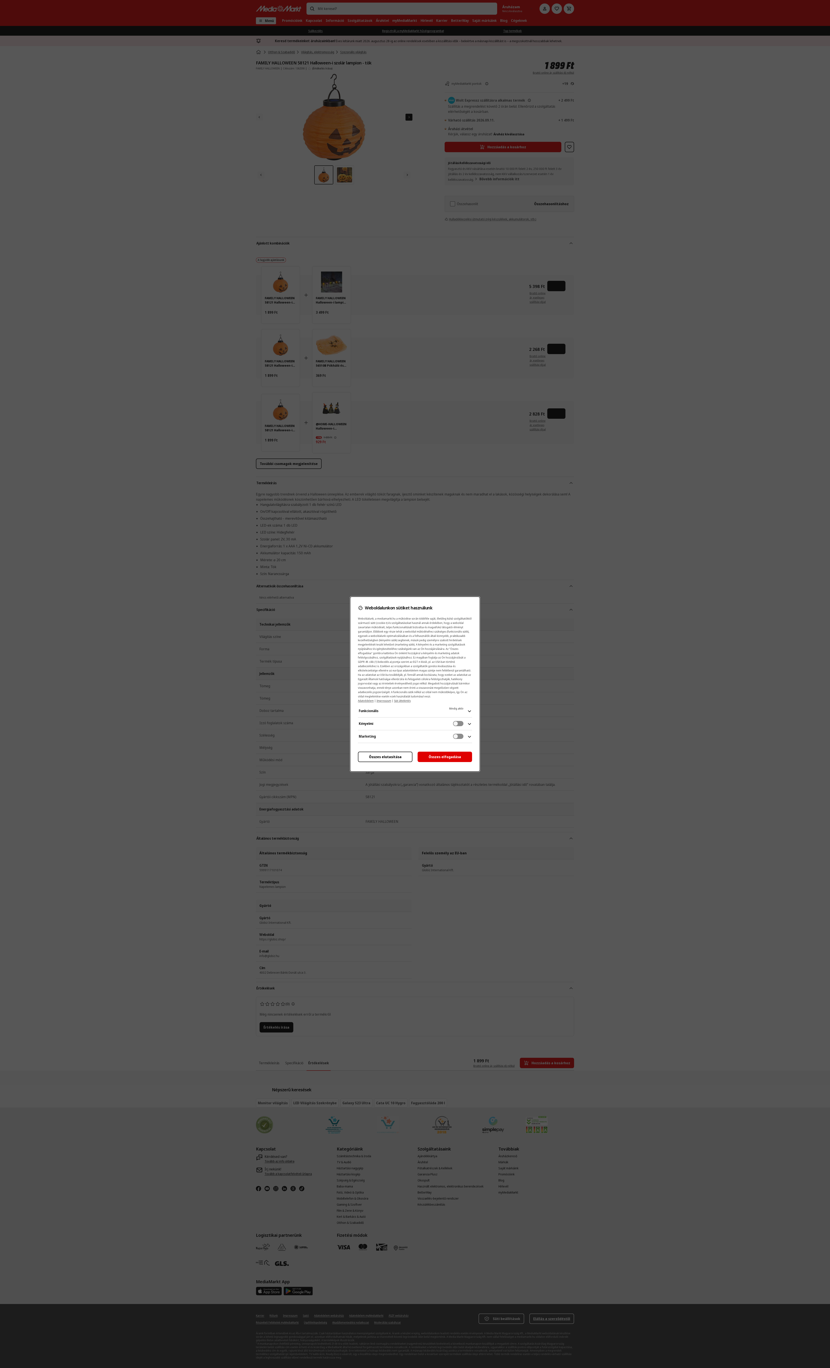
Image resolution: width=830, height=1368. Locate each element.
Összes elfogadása (445, 756)
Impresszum (384, 701)
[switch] (458, 723)
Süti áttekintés (402, 701)
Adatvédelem (366, 701)
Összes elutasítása (385, 756)
